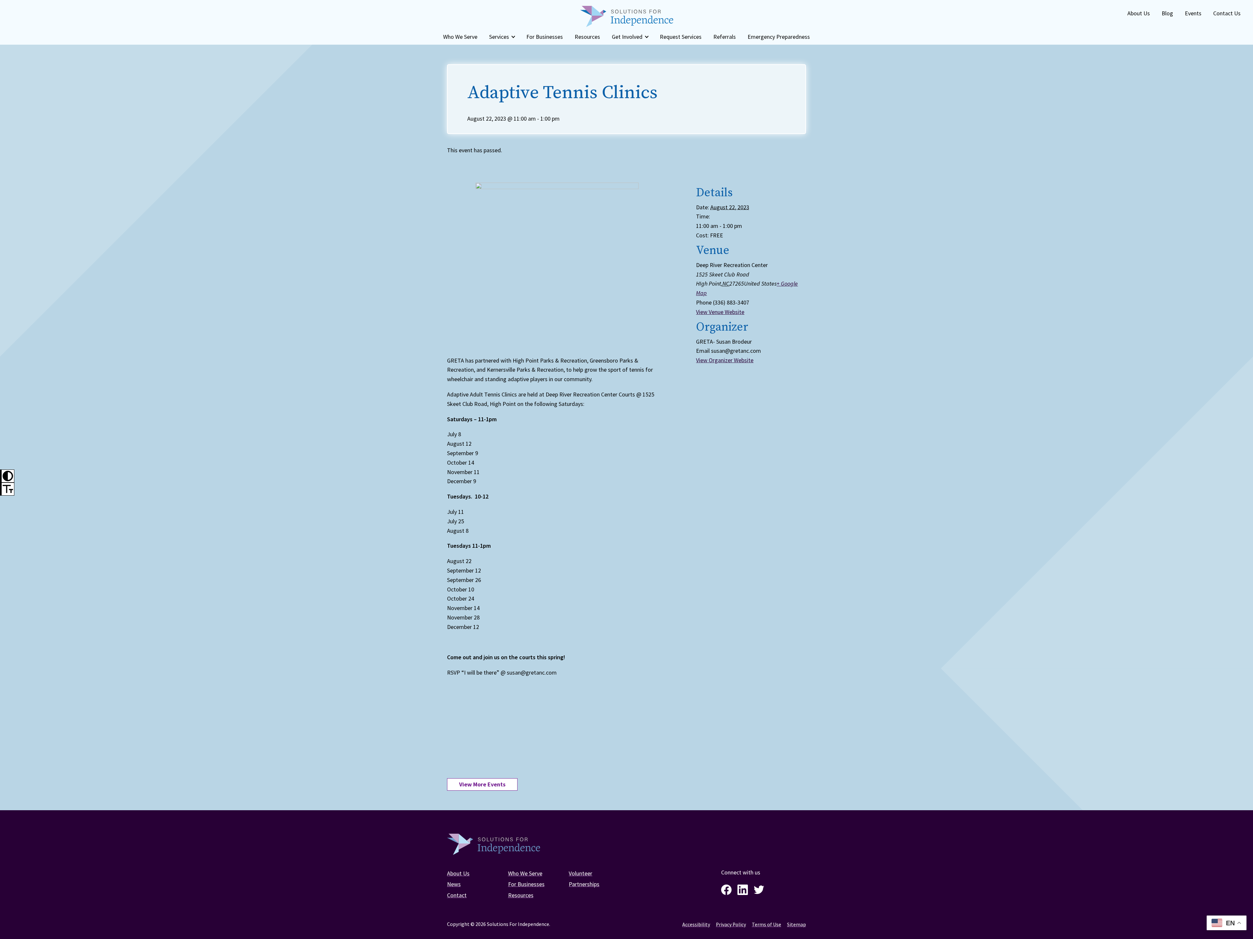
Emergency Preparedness (779, 36)
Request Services (681, 36)
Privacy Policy (731, 924)
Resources (587, 36)
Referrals (724, 36)
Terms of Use (766, 924)
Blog (1167, 13)
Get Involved (627, 36)
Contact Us (1227, 13)
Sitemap (796, 924)
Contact (457, 895)
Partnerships (584, 884)
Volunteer (580, 873)
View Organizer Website (724, 360)
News (454, 884)
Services (499, 36)
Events (1193, 13)
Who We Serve (460, 36)
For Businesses (544, 36)
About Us (1138, 13)
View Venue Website (720, 312)
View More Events (482, 784)
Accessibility (696, 924)
